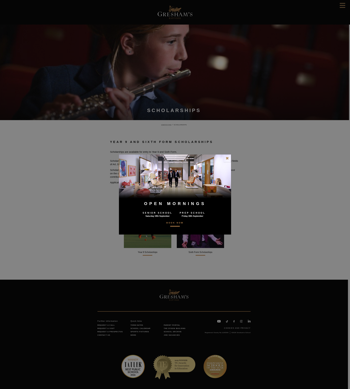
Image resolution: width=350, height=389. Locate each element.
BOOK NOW (175, 223)
